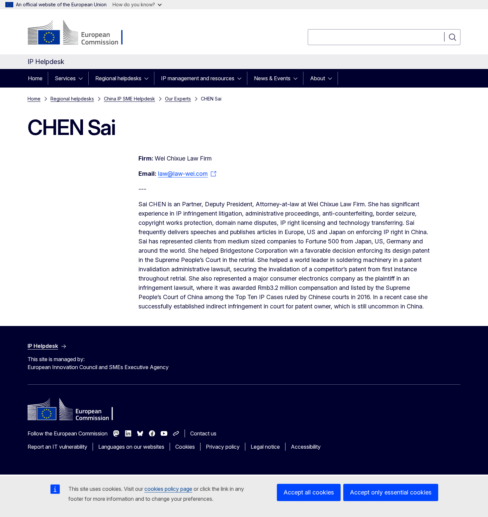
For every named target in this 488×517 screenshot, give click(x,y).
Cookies (185, 446)
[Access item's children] (82, 78)
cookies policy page (168, 488)
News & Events (272, 78)
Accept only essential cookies (391, 492)
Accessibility (306, 446)
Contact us (203, 433)
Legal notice (265, 446)
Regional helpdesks (118, 78)
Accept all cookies (309, 492)
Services (65, 78)
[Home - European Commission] (81, 33)
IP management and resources (197, 78)
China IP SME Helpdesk (129, 98)
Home (35, 78)
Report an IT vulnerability (57, 446)
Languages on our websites (131, 446)
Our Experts (178, 98)
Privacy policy (223, 446)
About (317, 78)
